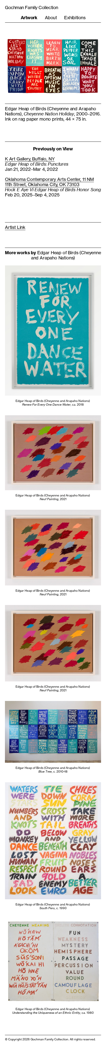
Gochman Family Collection (31, 7)
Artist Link (15, 227)
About (51, 17)
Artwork (29, 17)
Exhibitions (74, 17)
